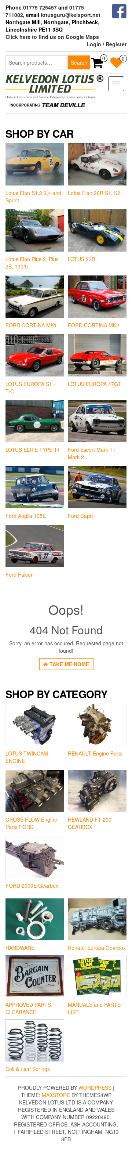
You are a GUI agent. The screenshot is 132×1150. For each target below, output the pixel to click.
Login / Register (106, 44)
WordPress (94, 1087)
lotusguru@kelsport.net (70, 14)
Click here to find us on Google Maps (52, 36)
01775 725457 (40, 7)
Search (79, 62)
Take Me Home (68, 664)
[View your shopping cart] (97, 65)
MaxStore (56, 1095)
